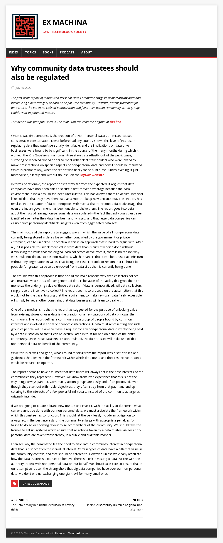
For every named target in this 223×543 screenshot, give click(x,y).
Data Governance (36, 484)
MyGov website (92, 175)
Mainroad (74, 533)
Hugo (58, 533)
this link (115, 122)
